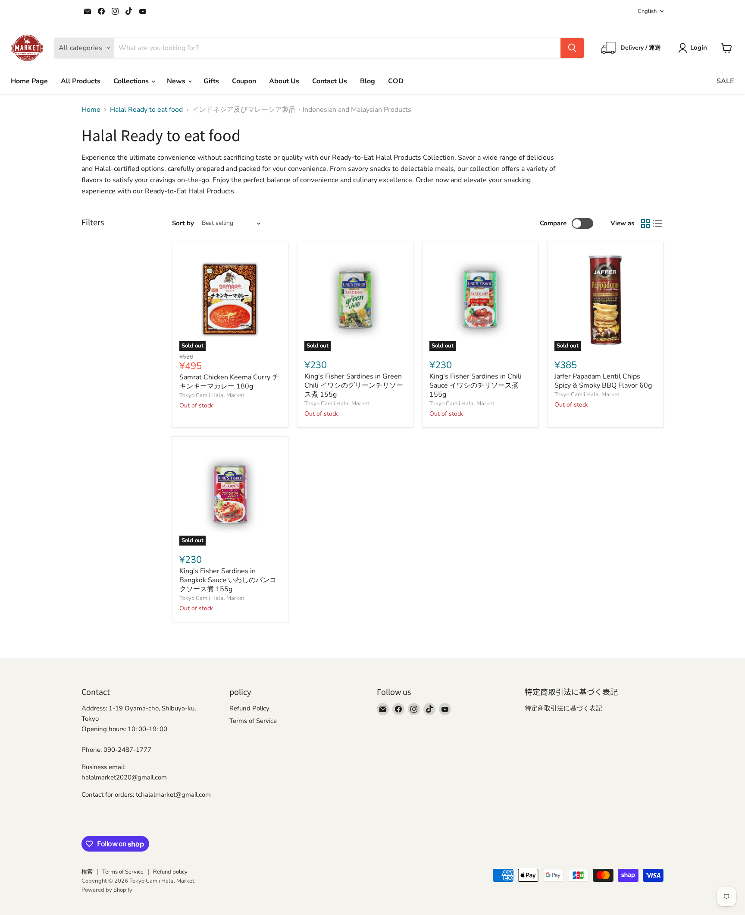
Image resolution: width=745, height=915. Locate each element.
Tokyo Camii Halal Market (211, 395)
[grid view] (645, 224)
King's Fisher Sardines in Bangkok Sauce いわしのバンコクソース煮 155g (227, 580)
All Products (80, 81)
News (177, 81)
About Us (284, 81)
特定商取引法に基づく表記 (563, 708)
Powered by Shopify (106, 890)
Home (90, 110)
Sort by (183, 223)
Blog (367, 81)
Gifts (211, 81)
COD (396, 81)
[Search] (572, 48)
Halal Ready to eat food (146, 110)
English (647, 11)
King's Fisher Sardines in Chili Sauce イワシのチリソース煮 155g (475, 385)
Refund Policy (249, 708)
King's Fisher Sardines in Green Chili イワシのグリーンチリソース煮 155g (353, 385)
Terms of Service (253, 720)
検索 (87, 872)
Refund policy (170, 872)
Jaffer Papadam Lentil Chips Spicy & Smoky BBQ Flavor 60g (603, 381)
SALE (725, 81)
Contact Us (329, 81)
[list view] (657, 224)
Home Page (29, 81)
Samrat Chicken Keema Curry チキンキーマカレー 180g (229, 381)
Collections (131, 81)
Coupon (244, 81)
